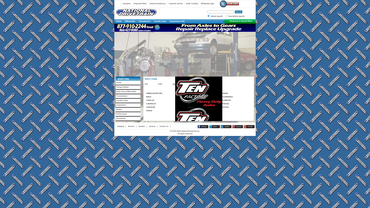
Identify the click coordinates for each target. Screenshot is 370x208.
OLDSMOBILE (227, 97)
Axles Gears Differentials (126, 92)
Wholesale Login (207, 4)
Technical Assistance (157, 4)
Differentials (130, 21)
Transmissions (145, 21)
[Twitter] (214, 128)
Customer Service (176, 4)
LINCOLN (191, 107)
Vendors (141, 126)
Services (152, 126)
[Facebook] (203, 128)
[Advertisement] (185, 55)
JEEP (189, 104)
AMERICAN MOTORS (154, 93)
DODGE (149, 111)
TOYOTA (225, 107)
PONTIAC (225, 104)
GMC (189, 97)
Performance (121, 114)
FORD (189, 93)
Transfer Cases (160, 21)
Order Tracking (192, 4)
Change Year (178, 84)
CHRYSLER (150, 107)
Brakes (119, 109)
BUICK (148, 97)
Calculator (127, 4)
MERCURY (191, 111)
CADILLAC (150, 100)
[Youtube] (249, 128)
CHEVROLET (151, 104)
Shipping (120, 126)
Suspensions (121, 105)
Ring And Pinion (140, 4)
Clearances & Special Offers (241, 21)
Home (118, 83)
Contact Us (164, 126)
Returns (131, 126)
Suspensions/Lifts (177, 21)
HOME (118, 21)
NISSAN (225, 93)
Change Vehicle (122, 87)
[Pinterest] (237, 128)
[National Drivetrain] (136, 15)
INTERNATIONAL (193, 100)
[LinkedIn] (226, 128)
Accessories (121, 118)
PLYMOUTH (226, 100)
